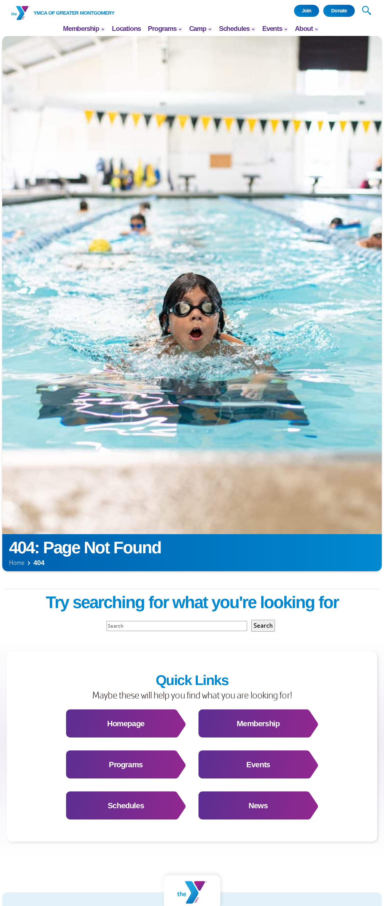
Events (272, 28)
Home (16, 563)
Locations (126, 28)
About (304, 28)
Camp (197, 28)
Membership (81, 28)
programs (162, 28)
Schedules (234, 28)
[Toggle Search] (366, 11)
